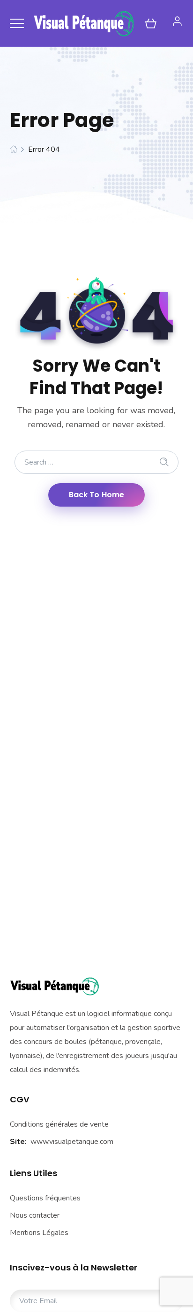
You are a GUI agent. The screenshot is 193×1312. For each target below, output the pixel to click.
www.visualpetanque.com (71, 1141)
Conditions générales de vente (59, 1124)
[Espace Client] (177, 21)
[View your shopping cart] (150, 23)
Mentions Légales (39, 1232)
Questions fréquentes (45, 1198)
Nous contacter (34, 1215)
